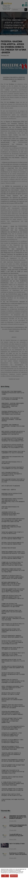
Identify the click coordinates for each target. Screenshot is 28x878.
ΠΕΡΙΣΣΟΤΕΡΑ (14, 875)
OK (5, 875)
